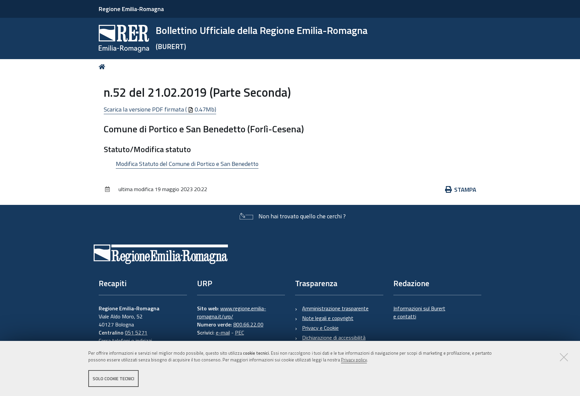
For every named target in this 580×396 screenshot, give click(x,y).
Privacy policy (354, 360)
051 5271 (136, 332)
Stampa (465, 189)
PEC (239, 332)
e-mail (223, 332)
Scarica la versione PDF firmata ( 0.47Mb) (160, 109)
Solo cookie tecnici (113, 378)
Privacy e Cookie (320, 328)
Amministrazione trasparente (335, 308)
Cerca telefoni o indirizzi (125, 341)
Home (103, 67)
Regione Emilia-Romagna (131, 8)
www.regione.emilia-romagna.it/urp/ (231, 312)
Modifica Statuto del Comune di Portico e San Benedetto (187, 163)
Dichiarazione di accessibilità (334, 338)
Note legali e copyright (327, 318)
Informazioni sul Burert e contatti (419, 312)
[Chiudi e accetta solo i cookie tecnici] (564, 357)
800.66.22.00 (248, 324)
